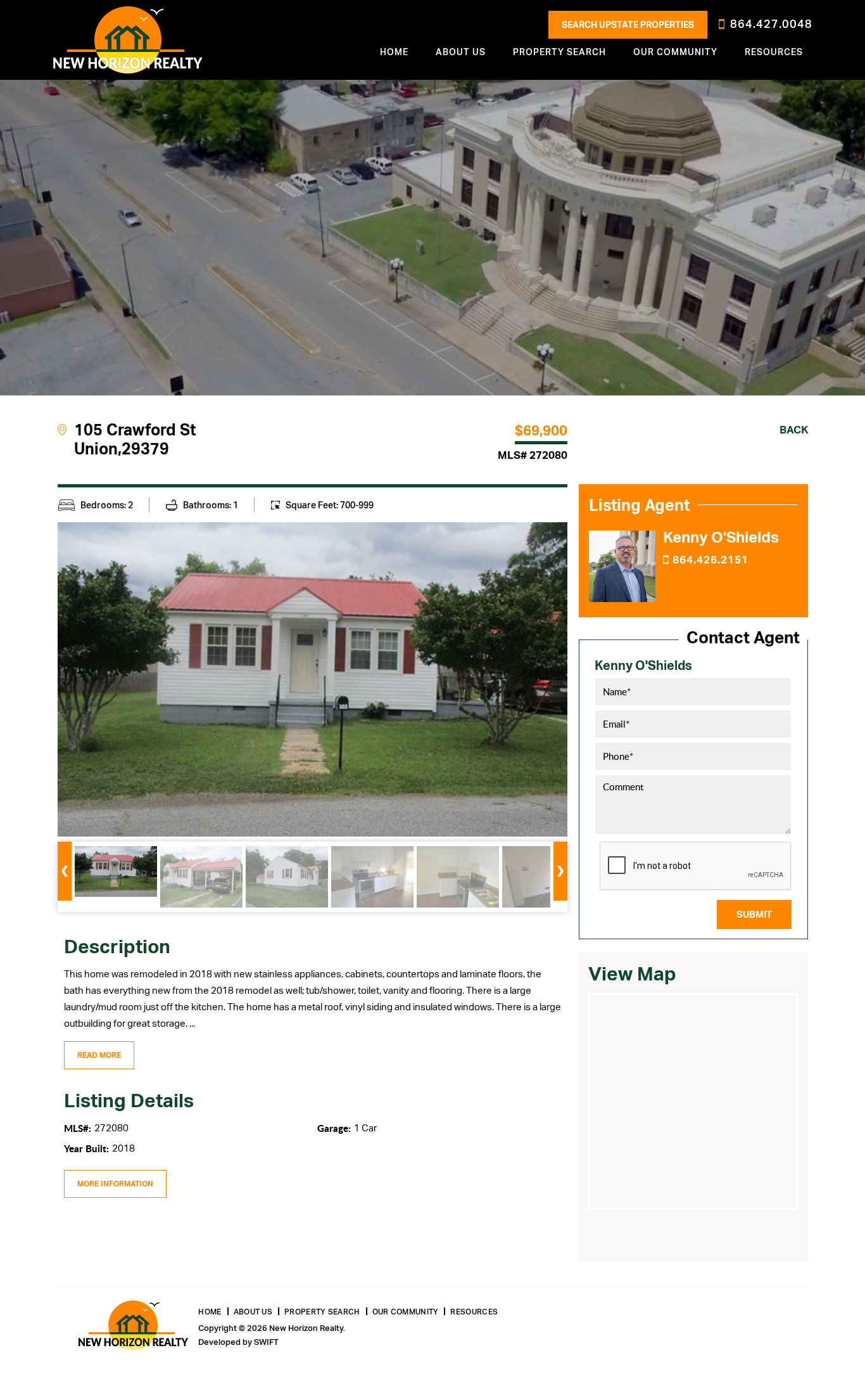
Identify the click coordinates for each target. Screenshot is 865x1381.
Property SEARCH (559, 52)
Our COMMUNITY (675, 52)
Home (394, 52)
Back (794, 429)
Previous (65, 871)
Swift (266, 1342)
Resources (774, 52)
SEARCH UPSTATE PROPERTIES (628, 25)
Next (560, 871)
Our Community (405, 1311)
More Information (115, 1183)
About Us (253, 1311)
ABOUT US (461, 52)
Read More (99, 1055)
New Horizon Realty (128, 40)
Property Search (322, 1311)
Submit (754, 914)
